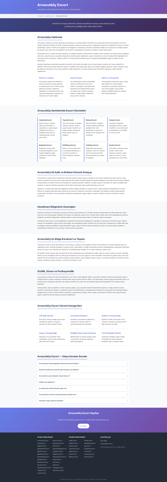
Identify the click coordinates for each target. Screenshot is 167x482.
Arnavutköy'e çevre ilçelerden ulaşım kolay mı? (54, 376)
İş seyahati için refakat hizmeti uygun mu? (53, 388)
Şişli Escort (56, 465)
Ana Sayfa (40, 16)
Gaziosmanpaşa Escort (60, 449)
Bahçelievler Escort (43, 449)
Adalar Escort (73, 440)
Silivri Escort (56, 462)
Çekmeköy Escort (74, 449)
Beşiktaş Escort (42, 459)
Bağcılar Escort (41, 446)
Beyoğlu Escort (42, 465)
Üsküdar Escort (89, 457)
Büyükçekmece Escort (44, 467)
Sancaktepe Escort (90, 443)
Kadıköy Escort (73, 451)
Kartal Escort (73, 454)
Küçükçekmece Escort (59, 457)
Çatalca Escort (41, 470)
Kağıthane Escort (58, 454)
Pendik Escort (88, 440)
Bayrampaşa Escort (43, 457)
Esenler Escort (41, 473)
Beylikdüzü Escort (42, 462)
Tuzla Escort (88, 451)
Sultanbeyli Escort (89, 449)
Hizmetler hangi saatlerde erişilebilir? (51, 401)
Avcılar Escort (41, 443)
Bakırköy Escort (42, 451)
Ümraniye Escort (89, 454)
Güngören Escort (58, 451)
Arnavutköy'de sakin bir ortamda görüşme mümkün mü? (57, 394)
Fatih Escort (56, 446)
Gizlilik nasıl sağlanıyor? (47, 382)
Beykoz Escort (73, 446)
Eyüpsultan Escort (58, 443)
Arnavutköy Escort (43, 440)
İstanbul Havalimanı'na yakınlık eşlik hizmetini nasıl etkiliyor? (59, 370)
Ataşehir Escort (73, 443)
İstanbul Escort (49, 16)
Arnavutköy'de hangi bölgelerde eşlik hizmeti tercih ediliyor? (59, 363)
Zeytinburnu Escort (58, 470)
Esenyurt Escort (57, 440)
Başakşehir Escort (42, 454)
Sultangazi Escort (58, 467)
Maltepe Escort (73, 457)
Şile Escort (87, 446)
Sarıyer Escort (57, 459)
